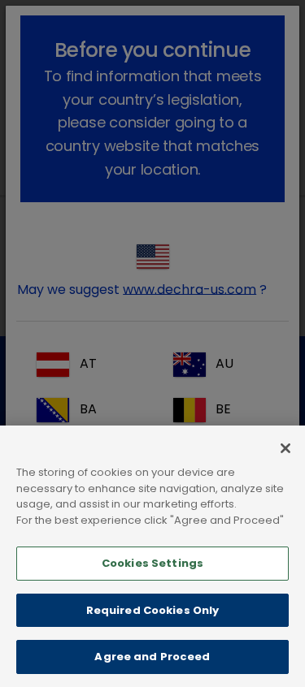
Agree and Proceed (152, 656)
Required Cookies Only (153, 610)
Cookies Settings (152, 563)
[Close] (285, 448)
